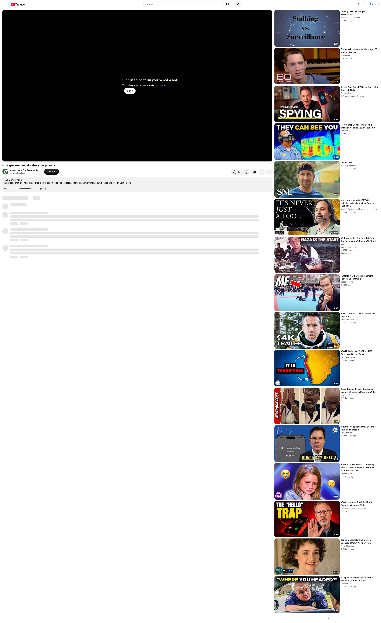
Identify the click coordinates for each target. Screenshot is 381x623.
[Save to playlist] (262, 172)
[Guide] (5, 4)
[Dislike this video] (246, 172)
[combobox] (184, 4)
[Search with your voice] (238, 4)
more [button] (43, 189)
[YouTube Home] (17, 4)
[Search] (227, 4)
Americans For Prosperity (24, 170)
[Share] (255, 172)
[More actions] (269, 172)
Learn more (160, 85)
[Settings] (358, 4)
